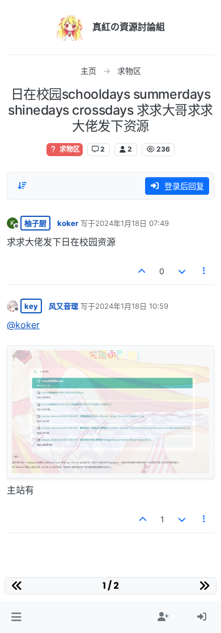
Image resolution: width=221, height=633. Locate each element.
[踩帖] (182, 271)
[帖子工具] (204, 271)
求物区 (69, 149)
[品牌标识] (69, 27)
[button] (16, 617)
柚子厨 (35, 223)
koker (67, 223)
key (31, 306)
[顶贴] (142, 271)
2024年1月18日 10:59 (131, 306)
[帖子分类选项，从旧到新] (22, 185)
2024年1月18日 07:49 (132, 223)
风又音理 (63, 306)
